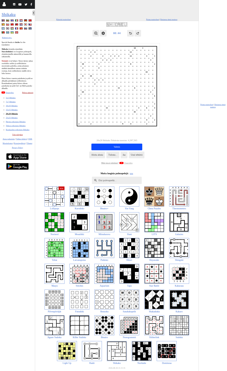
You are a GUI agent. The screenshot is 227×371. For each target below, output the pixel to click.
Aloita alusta (97, 155)
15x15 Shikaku (12, 110)
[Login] (4, 4)
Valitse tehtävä (21, 139)
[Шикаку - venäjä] (26, 29)
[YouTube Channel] (20, 4)
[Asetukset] (103, 33)
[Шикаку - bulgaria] (8, 21)
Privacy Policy (17, 148)
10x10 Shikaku (12, 106)
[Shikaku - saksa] (26, 21)
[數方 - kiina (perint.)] (17, 25)
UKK (30, 139)
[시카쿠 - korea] (8, 29)
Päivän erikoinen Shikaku (16, 122)
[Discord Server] (14, 4)
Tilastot (29, 143)
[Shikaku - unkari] (12, 29)
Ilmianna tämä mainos (168, 19)
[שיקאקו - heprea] (3, 29)
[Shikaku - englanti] (3, 21)
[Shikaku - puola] (8, 25)
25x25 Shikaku (12, 118)
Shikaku (9, 14)
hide (131, 174)
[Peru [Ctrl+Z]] (130, 33)
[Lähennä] (96, 33)
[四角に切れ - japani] (26, 25)
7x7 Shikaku (11, 102)
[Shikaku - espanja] (3, 25)
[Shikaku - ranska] (17, 29)
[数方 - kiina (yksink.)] (12, 25)
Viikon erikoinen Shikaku (16, 126)
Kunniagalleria (19, 143)
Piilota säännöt (27, 93)
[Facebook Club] (32, 4)
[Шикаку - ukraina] (12, 33)
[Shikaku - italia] (17, 21)
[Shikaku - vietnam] (21, 29)
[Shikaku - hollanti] (21, 21)
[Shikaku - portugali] (3, 33)
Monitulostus (8, 143)
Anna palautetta (9, 139)
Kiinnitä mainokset (63, 19)
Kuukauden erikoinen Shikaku (17, 130)
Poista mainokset (152, 19)
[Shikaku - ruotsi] (30, 29)
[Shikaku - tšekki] (30, 25)
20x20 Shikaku (12, 114)
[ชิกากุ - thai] (12, 21)
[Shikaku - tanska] (17, 33)
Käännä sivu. (7, 38)
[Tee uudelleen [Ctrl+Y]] (137, 33)
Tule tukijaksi (17, 135)
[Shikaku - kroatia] (21, 25)
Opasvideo (10, 93)
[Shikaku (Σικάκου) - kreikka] (8, 33)
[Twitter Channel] (26, 4)
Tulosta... (112, 155)
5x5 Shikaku (11, 98)
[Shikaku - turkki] (30, 21)
